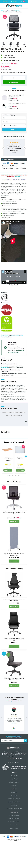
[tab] (14, 159)
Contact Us (18, 176)
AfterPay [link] (14, 785)
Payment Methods (9, 159)
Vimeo (9, 336)
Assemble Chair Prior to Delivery (17, 103)
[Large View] (3, 44)
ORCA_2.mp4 (4, 335)
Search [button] (14, 1)
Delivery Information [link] (14, 815)
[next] (26, 456)
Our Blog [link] (14, 805)
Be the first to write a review (14, 415)
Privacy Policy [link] (14, 828)
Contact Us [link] (14, 792)
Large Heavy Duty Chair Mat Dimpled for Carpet (16, 96)
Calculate (14, 129)
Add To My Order (14, 100)
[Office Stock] (14, 5)
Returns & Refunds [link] (14, 818)
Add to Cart (14, 82)
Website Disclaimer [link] (14, 802)
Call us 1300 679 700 (15, 758)
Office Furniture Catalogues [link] (14, 808)
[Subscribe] (25, 740)
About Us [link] (14, 795)
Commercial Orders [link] (14, 798)
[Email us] (8, 762)
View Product (7, 470)
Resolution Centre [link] (14, 782)
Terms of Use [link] (14, 825)
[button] (14, 415)
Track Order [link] (14, 779)
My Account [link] (14, 775)
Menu (5, 1)
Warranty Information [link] (14, 821)
